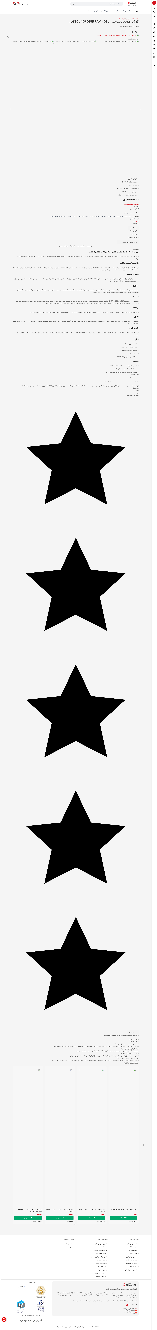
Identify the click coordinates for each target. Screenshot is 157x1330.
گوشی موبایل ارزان (69, 216)
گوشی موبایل (130, 19)
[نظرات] (127, 32)
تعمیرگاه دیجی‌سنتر (101, 1244)
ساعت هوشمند (132, 1253)
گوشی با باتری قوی (109, 216)
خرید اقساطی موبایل (100, 1250)
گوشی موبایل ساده (57, 216)
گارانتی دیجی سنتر (101, 1263)
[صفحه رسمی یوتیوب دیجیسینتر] (29, 1321)
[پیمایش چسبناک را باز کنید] (137, 11)
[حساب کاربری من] (23, 4)
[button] (143, 1145)
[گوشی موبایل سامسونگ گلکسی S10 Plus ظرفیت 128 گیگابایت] (28, 1138)
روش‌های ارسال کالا (101, 1273)
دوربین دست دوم (101, 1260)
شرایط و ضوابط (102, 1267)
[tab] (89, 246)
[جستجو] (73, 4)
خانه (137, 19)
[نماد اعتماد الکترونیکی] (41, 1306)
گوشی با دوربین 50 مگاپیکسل (94, 216)
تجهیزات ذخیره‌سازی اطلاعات (128, 1270)
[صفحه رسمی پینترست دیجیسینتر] (25, 1321)
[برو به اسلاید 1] (75, 1225)
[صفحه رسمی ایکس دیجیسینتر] (37, 1321)
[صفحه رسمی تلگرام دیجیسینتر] (21, 1321)
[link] (27, 4)
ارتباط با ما (69, 1244)
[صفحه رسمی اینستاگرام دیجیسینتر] (33, 1321)
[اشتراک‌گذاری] (123, 32)
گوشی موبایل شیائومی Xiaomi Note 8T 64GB (124, 1210)
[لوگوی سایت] (133, 4)
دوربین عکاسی (132, 1247)
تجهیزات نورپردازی (131, 1263)
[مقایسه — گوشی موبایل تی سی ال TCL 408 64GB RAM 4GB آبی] (131, 32)
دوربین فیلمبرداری (131, 1257)
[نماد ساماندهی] (41, 1292)
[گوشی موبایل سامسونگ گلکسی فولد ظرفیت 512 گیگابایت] (60, 1138)
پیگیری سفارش (102, 1270)
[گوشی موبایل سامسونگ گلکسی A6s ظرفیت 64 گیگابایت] (91, 1138)
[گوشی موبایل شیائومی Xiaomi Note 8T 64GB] (123, 1138)
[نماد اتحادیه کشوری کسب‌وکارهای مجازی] (21, 1306)
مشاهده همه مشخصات (131, 204)
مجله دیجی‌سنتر (132, 1244)
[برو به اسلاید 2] (75, 1228)
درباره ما (70, 1247)
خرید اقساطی (133, 228)
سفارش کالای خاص (101, 1253)
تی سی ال (122, 19)
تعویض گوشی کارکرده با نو (99, 1257)
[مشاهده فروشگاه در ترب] (21, 1287)
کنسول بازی (133, 1267)
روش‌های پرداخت (101, 1276)
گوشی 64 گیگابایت (121, 216)
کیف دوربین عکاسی (131, 1260)
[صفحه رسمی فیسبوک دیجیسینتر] (41, 1321)
